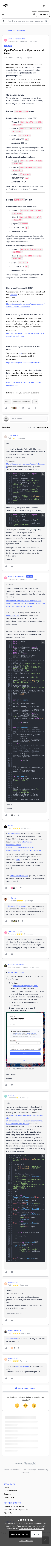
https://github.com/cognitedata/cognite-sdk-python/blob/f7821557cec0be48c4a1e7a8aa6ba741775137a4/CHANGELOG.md (25, 603)
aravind (11, 1095)
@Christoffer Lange (16, 972)
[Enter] (4, 21)
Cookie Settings (29, 1470)
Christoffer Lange (15, 931)
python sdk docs (12, 615)
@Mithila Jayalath (22, 1366)
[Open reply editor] (25, 419)
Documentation (10, 1491)
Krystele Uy (12, 898)
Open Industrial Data (16, 30)
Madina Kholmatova (16, 964)
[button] (2, 15)
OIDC (7, 401)
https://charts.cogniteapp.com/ (25, 986)
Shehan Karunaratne (16, 39)
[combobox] (25, 21)
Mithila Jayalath (14, 1330)
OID (35, 401)
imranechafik (13, 1282)
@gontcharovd (14, 833)
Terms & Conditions (12, 1470)
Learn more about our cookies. (31, 1529)
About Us (8, 1513)
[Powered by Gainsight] (25, 1464)
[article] (25, 501)
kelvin (10, 825)
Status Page (9, 1497)
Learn (6, 1487)
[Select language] (34, 14)
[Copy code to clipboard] (43, 474)
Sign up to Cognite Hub (14, 1506)
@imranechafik (12, 1338)
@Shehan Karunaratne (19, 876)
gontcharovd (13, 435)
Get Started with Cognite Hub (16, 1510)
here (18, 859)
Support (7, 1494)
